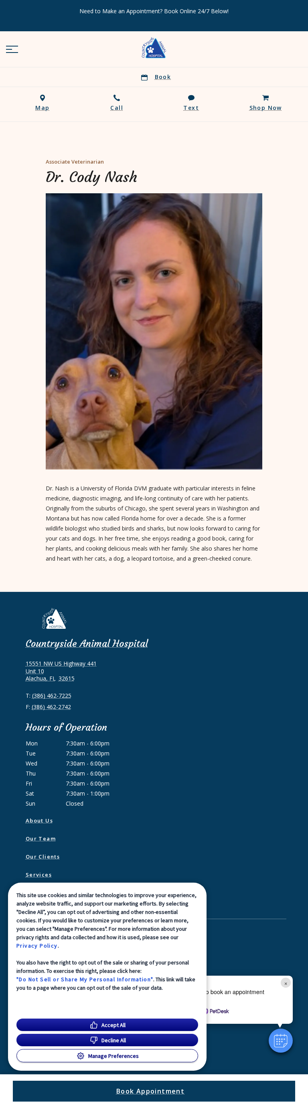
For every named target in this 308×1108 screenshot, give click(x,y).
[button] (12, 49)
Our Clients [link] (43, 856)
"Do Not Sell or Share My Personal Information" (84, 979)
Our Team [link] (41, 838)
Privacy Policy (37, 945)
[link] (154, 47)
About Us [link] (39, 820)
